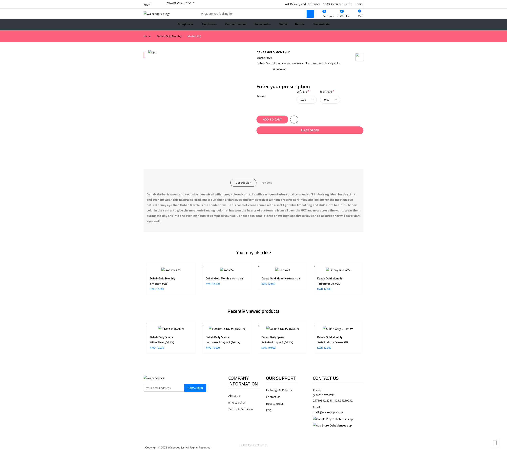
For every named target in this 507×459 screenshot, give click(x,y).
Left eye (302, 91)
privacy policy (236, 402)
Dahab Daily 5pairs (161, 337)
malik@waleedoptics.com (329, 412)
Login (358, 4)
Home (147, 36)
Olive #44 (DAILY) (162, 342)
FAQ (269, 410)
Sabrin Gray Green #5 (332, 342)
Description (243, 183)
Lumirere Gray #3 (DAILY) (223, 342)
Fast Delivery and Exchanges (301, 4)
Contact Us (273, 397)
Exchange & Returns (279, 390)
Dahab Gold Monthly (169, 36)
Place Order (310, 130)
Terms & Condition (240, 409)
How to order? (275, 403)
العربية (147, 4)
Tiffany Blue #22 (328, 284)
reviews (267, 183)
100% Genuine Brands (337, 4)
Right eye (327, 91)
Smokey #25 (159, 284)
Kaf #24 (237, 278)
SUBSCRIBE (195, 388)
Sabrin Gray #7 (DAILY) (277, 342)
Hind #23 (293, 278)
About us (234, 396)
